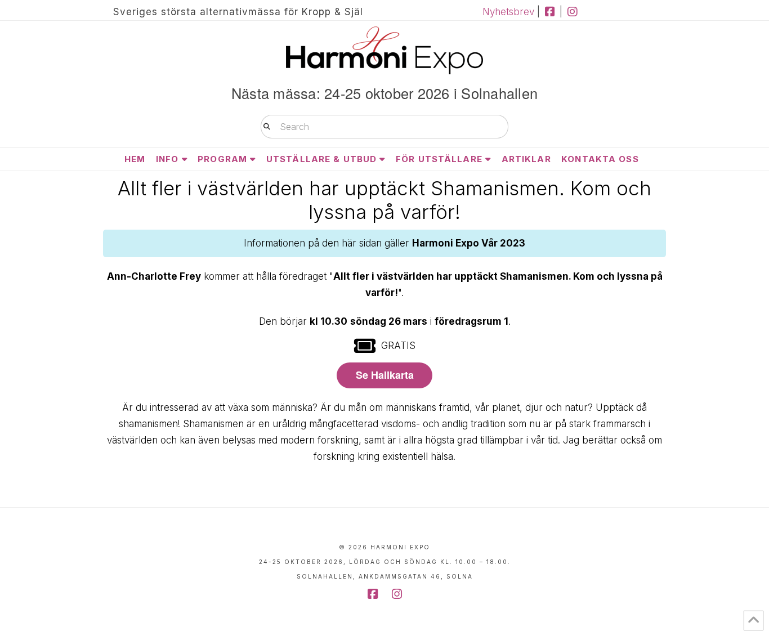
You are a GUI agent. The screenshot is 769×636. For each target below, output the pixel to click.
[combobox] (384, 126)
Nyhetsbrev (508, 11)
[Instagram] (572, 11)
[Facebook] (550, 11)
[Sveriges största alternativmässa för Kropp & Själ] (384, 50)
